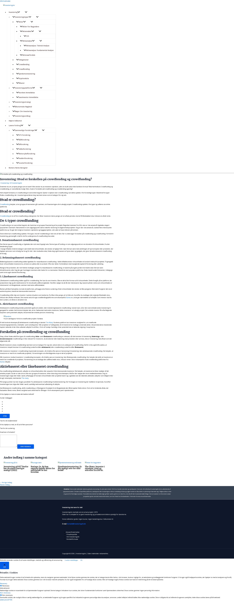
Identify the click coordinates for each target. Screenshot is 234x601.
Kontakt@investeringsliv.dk (76, 524)
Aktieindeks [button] (26, 31)
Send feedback (25, 446)
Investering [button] (13, 12)
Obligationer (24, 60)
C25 (27, 36)
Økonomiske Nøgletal (23, 107)
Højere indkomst (15, 121)
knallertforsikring (26, 158)
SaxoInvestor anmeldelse (28, 97)
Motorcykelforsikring (27, 154)
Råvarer (22, 83)
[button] (19, 12)
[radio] (58, 402)
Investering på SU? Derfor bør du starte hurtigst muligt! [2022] (16, 468)
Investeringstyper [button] (22, 17)
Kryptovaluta (24, 78)
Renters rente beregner (18, 168)
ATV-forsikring (24, 135)
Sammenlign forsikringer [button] (25, 130)
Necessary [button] (3, 583)
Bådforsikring (24, 140)
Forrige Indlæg (6, 482)
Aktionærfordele (28, 55)
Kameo (68, 297)
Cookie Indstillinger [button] (71, 560)
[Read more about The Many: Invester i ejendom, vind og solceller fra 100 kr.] (93, 463)
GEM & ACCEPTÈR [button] (6, 600)
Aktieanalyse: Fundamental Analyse (40, 50)
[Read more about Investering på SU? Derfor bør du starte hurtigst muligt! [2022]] (10, 463)
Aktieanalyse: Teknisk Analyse (37, 46)
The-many (25, 378)
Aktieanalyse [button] (27, 41)
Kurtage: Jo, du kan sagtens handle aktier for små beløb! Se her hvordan (43, 469)
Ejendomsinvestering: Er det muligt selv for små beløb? (70, 468)
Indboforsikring (25, 149)
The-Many (49, 322)
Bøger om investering (23, 111)
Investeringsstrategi (23, 102)
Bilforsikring (23, 144)
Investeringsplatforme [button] (24, 88)
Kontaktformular (72, 539)
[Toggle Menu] (26, 12)
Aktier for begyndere (30, 26)
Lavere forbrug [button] (15, 125)
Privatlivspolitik (72, 534)
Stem (5, 416)
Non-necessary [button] (5, 593)
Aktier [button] (21, 22)
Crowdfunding (24, 69)
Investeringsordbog (22, 116)
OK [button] (81, 560)
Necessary (5, 586)
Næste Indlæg (6, 485)
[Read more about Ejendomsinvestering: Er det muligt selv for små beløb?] (69, 463)
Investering (5, 183)
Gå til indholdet (5, 1)
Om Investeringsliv (73, 537)
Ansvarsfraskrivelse (72, 532)
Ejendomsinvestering (27, 74)
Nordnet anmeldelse (27, 93)
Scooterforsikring (25, 163)
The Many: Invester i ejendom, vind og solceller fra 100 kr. (95, 468)
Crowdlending (24, 64)
